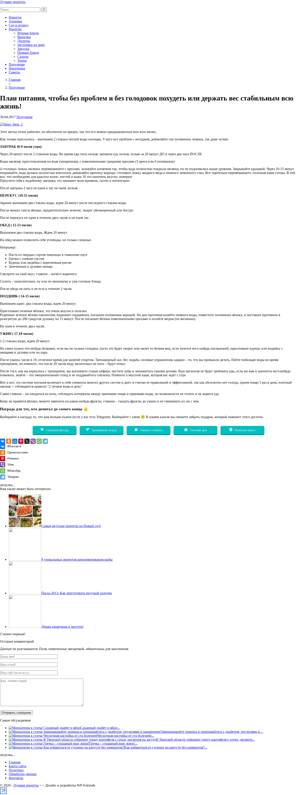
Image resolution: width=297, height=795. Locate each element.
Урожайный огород (104, 430)
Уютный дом (198, 430)
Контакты (16, 778)
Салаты (22, 56)
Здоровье (15, 21)
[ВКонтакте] (2, 441)
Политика (16, 770)
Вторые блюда (28, 33)
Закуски (23, 49)
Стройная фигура (57, 430)
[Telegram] (45, 441)
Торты (22, 60)
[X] (27, 441)
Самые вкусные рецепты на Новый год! (71, 526)
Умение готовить (150, 430)
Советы (14, 72)
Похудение (17, 64)
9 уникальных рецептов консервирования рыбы (77, 559)
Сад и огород (18, 25)
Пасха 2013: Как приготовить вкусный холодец (76, 593)
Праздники (17, 68)
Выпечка (24, 37)
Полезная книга (244, 430)
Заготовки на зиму (31, 45)
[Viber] (33, 441)
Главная (14, 762)
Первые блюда (28, 52)
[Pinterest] (20, 441)
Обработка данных (23, 774)
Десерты (23, 41)
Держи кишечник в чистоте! (62, 626)
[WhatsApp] (39, 441)
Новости (15, 17)
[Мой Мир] (14, 441)
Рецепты (15, 29)
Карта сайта (17, 766)
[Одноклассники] (8, 441)
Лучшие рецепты (12, 2)
